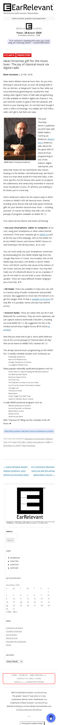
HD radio (21, 442)
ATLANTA (9, 55)
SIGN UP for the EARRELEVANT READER (29, 682)
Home (8, 645)
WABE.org (44, 234)
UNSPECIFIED (24, 55)
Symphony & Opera (14, 628)
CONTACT (14, 564)
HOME (14, 675)
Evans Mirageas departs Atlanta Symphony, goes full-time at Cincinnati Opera (16, 470)
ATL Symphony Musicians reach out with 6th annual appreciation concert (43, 470)
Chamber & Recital (14, 631)
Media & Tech (12, 638)
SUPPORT (14, 568)
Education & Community (35, 438)
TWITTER (14, 561)
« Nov (8, 611)
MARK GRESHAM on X (38, 675)
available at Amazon (41, 299)
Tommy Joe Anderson (35, 442)
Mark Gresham (28, 445)
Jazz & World (11, 634)
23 (7, 605)
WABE (47, 442)
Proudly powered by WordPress (29, 709)
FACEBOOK (15, 558)
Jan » (15, 611)
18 (21, 602)
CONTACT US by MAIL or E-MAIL (29, 678)
